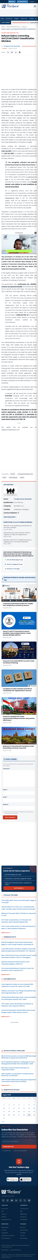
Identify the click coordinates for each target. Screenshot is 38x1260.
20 (19, 1111)
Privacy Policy (5, 1250)
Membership (23, 1238)
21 (24, 1111)
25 (9, 1115)
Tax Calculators (5, 1238)
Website (5, 804)
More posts (5, 933)
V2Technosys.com (6, 1247)
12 (14, 1108)
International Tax (6, 1219)
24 (4, 1115)
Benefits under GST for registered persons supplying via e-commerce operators (17, 541)
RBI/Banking (23, 1214)
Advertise (23, 1233)
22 (29, 1111)
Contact (22, 1235)
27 (18, 513)
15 (29, 1108)
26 (14, 1115)
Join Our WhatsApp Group (14, 560)
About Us (22, 1227)
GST (5, 477)
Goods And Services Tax (26, 474)
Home (2, 18)
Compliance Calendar (7, 1235)
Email (5, 797)
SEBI (21, 1211)
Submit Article (24, 1230)
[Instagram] (20, 1200)
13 (19, 1108)
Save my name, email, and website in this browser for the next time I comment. (19, 812)
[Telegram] (29, 1200)
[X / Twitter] (7, 1200)
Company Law (24, 1208)
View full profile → (10, 517)
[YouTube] (12, 1200)
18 (9, 1111)
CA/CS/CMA (23, 1219)
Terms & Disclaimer (15, 1250)
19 (14, 1111)
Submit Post (23, 1)
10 (4, 1108)
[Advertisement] (14, 74)
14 (24, 1108)
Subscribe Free (8, 1146)
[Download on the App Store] (25, 1179)
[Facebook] (3, 1200)
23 (34, 1111)
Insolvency (23, 1217)
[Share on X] (8, 52)
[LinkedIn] (16, 1200)
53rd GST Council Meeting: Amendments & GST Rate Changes (18, 526)
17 (4, 1111)
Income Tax (9, 18)
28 (24, 1115)
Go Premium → (19, 888)
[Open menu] (35, 6)
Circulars (4, 1230)
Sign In (32, 1)
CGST (13, 474)
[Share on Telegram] (19, 52)
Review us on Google (13, 569)
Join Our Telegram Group (15, 564)
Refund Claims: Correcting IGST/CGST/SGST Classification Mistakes (17, 38)
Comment (6, 769)
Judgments (4, 1233)
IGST (22, 477)
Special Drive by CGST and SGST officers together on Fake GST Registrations (17, 533)
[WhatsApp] (25, 1200)
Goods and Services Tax (13, 27)
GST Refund (13, 477)
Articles (24, 27)
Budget (16, 18)
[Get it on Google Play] (12, 1179)
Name (5, 790)
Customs (4, 1214)
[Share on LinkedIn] (12, 52)
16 (34, 1108)
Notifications (4, 1227)
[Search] (36, 19)
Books (13, 1)
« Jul (3, 1121)
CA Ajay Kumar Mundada (11, 46)
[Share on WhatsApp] (15, 52)
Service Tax (24, 18)
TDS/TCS (3, 1217)
